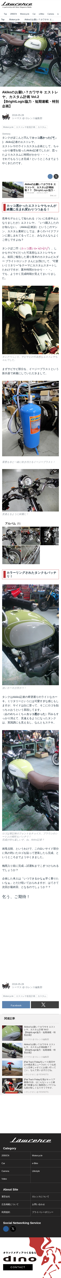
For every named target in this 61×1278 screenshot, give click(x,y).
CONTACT (17, 1267)
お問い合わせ (38, 1204)
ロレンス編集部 (33, 118)
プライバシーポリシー (42, 1212)
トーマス (17, 118)
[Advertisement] (23, 922)
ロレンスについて (40, 1196)
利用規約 (6, 1212)
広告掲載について (10, 1204)
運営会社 (6, 1196)
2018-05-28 (18, 115)
